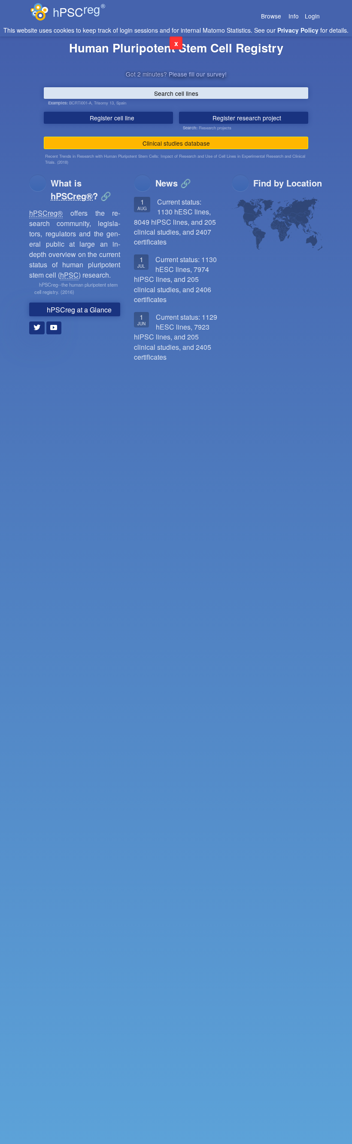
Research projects (215, 128)
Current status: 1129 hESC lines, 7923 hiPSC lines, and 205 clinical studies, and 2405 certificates (175, 337)
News (166, 183)
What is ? (75, 189)
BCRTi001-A (80, 103)
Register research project (246, 117)
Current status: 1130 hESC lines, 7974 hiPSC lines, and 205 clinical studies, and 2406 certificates (175, 279)
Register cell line (111, 117)
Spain (121, 103)
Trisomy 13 (104, 103)
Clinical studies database (176, 143)
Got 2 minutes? (176, 74)
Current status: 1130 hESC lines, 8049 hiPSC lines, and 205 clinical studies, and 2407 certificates (175, 222)
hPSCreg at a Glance (78, 310)
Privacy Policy (298, 30)
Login (312, 16)
